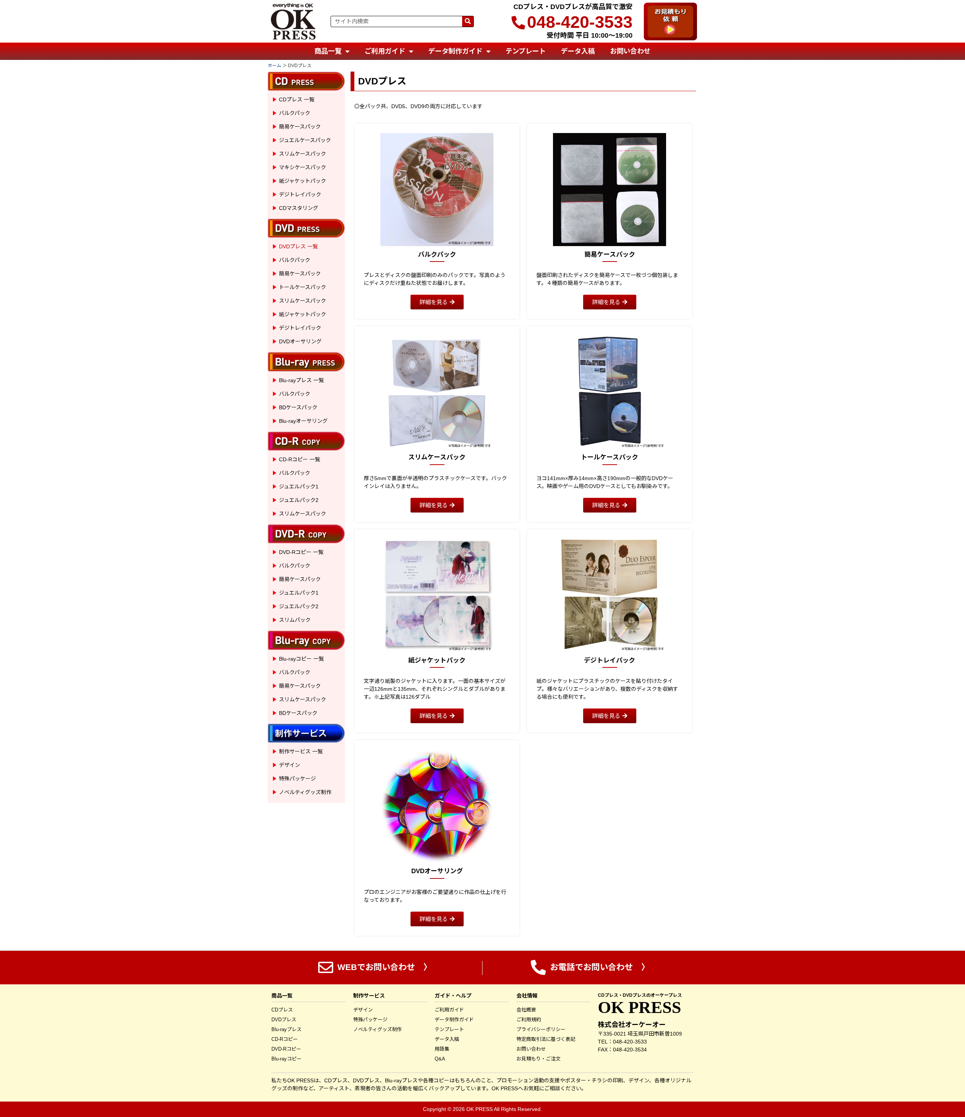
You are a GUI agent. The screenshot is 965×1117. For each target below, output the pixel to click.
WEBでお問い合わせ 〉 (383, 967)
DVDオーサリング (300, 341)
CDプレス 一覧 (296, 99)
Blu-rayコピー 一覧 (301, 659)
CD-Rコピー (284, 1039)
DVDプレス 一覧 (298, 246)
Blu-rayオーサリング (303, 421)
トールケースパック (302, 287)
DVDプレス (283, 1019)
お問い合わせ (630, 51)
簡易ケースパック (300, 127)
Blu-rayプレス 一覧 (301, 380)
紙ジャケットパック (302, 181)
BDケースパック (298, 407)
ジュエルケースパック (305, 140)
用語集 (442, 1049)
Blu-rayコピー (286, 1059)
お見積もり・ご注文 (538, 1059)
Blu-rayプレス (286, 1029)
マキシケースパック (302, 167)
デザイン (289, 765)
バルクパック (294, 113)
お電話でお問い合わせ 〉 (598, 967)
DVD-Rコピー (286, 1049)
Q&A (440, 1059)
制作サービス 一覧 (301, 751)
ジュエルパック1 (299, 487)
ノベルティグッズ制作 (305, 792)
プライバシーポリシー (540, 1029)
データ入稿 (578, 51)
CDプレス (282, 1010)
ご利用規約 (528, 1019)
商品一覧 (328, 51)
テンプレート (525, 51)
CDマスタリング (298, 208)
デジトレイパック (300, 194)
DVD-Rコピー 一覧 (301, 552)
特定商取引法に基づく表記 (545, 1039)
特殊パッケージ (297, 779)
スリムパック (295, 620)
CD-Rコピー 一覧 (299, 459)
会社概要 (526, 1010)
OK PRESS (639, 1007)
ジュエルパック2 (299, 500)
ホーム (274, 65)
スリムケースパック (302, 154)
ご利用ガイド (385, 51)
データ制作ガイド (455, 51)
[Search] (467, 21)
